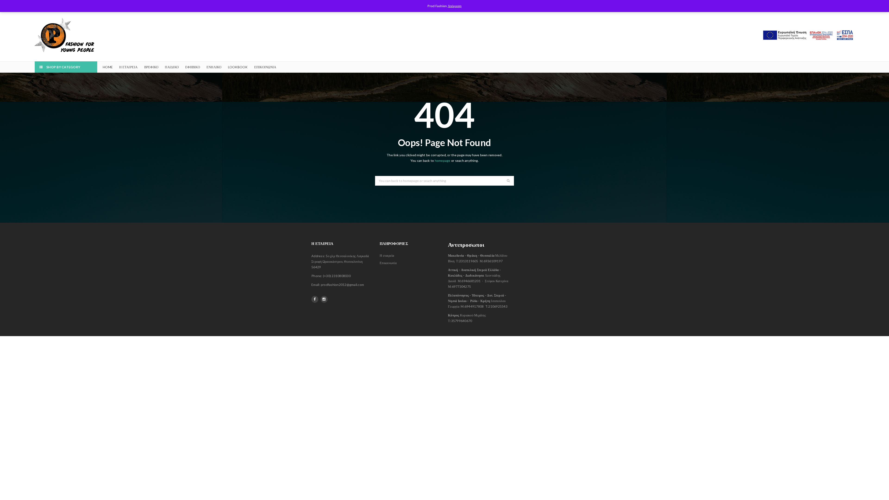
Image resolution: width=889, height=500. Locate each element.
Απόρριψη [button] (455, 6)
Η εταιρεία (387, 255)
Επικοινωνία (388, 263)
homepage (443, 160)
